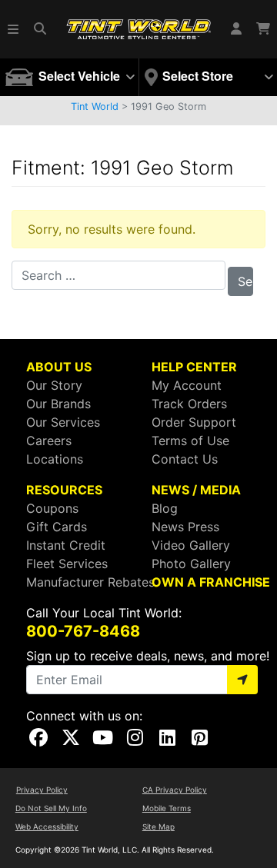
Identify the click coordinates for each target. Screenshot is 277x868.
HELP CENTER (194, 366)
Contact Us (185, 459)
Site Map (158, 826)
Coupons (52, 508)
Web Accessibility (46, 826)
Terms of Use (190, 440)
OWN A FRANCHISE (211, 582)
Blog (165, 508)
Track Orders (189, 403)
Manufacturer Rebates (90, 582)
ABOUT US (59, 366)
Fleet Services (67, 563)
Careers (49, 440)
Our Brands (58, 403)
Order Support (194, 422)
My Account (187, 385)
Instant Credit (65, 545)
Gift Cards (56, 526)
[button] (14, 29)
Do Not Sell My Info (51, 808)
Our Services (63, 422)
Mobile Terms (166, 808)
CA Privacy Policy (174, 789)
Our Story (54, 385)
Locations (54, 459)
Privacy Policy (42, 789)
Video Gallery (191, 545)
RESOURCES (64, 489)
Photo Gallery (191, 563)
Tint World (94, 106)
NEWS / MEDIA (196, 489)
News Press (185, 526)
